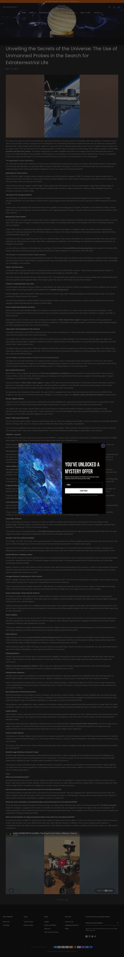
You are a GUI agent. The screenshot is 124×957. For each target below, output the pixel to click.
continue (84, 491)
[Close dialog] (103, 445)
